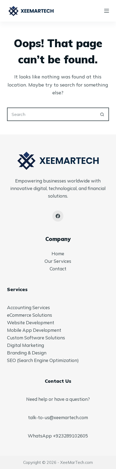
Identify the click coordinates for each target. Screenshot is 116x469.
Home (58, 253)
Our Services (58, 261)
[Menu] (106, 10)
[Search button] (102, 114)
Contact (58, 268)
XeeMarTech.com (76, 462)
